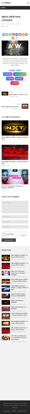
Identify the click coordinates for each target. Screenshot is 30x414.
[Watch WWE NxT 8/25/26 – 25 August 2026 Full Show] (6, 258)
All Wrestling (7, 24)
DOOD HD (8, 74)
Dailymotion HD (20, 74)
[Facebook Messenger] (26, 34)
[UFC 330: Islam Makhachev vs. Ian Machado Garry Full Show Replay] (6, 337)
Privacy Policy (22, 411)
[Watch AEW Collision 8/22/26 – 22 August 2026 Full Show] (6, 281)
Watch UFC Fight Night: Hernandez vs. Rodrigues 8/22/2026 (18, 273)
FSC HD (10, 78)
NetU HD (19, 78)
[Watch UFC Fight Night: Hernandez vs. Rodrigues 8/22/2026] (6, 273)
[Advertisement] (14, 370)
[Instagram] (13, 34)
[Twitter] (6, 34)
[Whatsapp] (10, 34)
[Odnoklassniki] (23, 34)
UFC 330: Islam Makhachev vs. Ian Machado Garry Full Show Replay (19, 337)
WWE (19, 24)
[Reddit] (19, 34)
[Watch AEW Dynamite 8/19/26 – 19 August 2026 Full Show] (6, 316)
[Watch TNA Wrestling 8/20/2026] (6, 302)
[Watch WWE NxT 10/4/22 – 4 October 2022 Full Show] (15, 94)
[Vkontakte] (16, 34)
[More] (13, 38)
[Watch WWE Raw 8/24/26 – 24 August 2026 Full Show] (6, 266)
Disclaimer (7, 411)
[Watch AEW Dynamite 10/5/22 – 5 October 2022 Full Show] (15, 106)
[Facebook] (3, 34)
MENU (4, 7)
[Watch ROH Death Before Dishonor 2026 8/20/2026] (6, 296)
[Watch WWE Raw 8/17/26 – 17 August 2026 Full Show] (6, 330)
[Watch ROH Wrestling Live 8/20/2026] (6, 309)
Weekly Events (13, 24)
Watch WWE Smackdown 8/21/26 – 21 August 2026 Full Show (19, 287)
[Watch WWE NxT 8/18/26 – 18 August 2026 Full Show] (6, 323)
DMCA (14, 411)
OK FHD (14, 83)
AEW (3, 24)
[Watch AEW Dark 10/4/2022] (15, 128)
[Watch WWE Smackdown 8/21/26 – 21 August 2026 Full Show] (6, 288)
